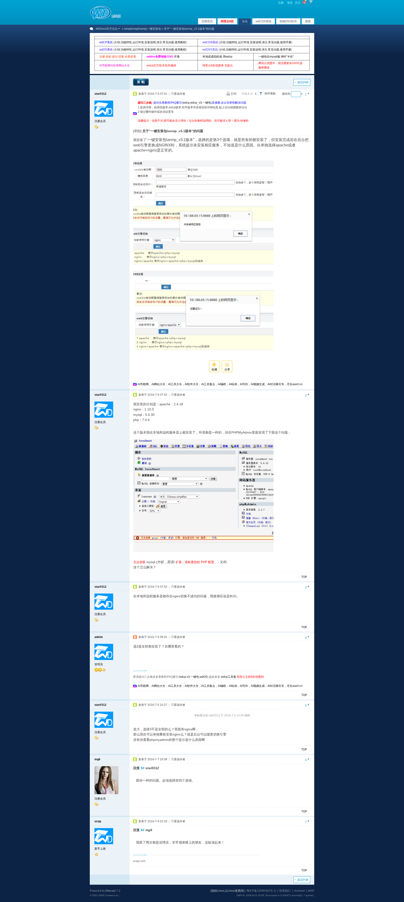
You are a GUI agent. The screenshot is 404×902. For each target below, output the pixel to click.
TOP (304, 577)
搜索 (308, 21)
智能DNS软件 (288, 21)
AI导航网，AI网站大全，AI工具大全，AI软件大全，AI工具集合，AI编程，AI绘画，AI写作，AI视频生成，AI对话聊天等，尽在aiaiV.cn (220, 384)
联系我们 (285, 890)
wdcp (186, 102)
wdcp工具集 (228, 676)
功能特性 (126, 42)
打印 (234, 93)
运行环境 (138, 42)
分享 (227, 369)
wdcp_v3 (196, 102)
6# (142, 830)
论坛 (245, 21)
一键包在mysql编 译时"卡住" (276, 56)
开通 (177, 56)
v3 (188, 676)
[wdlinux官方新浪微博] (304, 2)
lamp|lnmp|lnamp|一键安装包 (142, 28)
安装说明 (150, 42)
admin (98, 637)
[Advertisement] (223, 125)
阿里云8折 (227, 21)
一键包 (206, 102)
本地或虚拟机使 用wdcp (217, 56)
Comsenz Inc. (112, 895)
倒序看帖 (270, 93)
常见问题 (168, 42)
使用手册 (285, 42)
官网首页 (207, 21)
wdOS (203, 676)
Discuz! (111, 890)
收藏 (214, 369)
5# (142, 768)
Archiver (299, 890)
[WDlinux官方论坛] (105, 18)
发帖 (141, 82)
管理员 (98, 664)
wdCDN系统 (263, 21)
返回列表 (303, 82)
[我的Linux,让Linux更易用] (227, 890)
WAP (311, 890)
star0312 (100, 93)
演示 (159, 42)
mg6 (97, 759)
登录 (290, 2)
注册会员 (100, 121)
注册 (281, 2)
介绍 (117, 42)
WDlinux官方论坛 (107, 28)
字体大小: (247, 93)
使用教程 (180, 42)
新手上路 (100, 848)
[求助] (137, 131)
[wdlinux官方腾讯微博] (311, 2)
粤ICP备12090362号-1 (261, 890)
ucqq (97, 821)
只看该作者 (178, 93)
